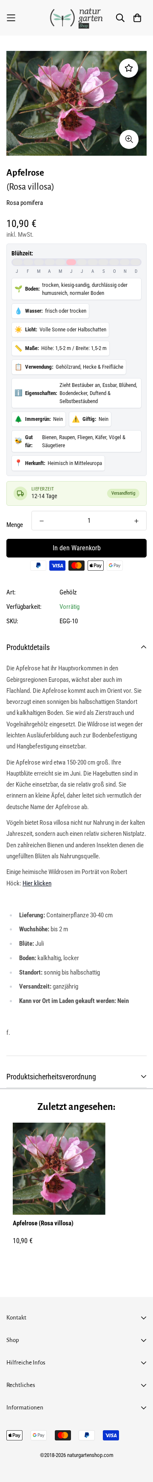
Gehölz (68, 592)
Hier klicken (37, 883)
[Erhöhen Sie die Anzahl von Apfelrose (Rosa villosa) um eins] (136, 521)
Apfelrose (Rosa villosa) (43, 1223)
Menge (14, 525)
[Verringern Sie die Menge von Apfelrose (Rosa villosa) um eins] (41, 521)
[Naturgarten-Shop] (76, 18)
